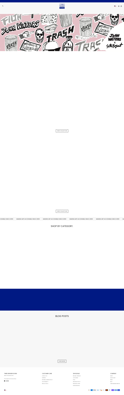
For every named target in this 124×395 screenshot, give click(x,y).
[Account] (118, 6)
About (111, 375)
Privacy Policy (45, 383)
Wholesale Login (76, 383)
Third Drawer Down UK (115, 383)
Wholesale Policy (76, 381)
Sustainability (45, 381)
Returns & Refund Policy (47, 379)
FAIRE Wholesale (76, 385)
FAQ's (74, 379)
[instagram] (6, 381)
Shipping (44, 377)
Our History (112, 377)
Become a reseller (77, 375)
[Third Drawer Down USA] (62, 6)
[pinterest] (8, 381)
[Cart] (121, 6)
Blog (111, 381)
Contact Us (44, 375)
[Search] (2, 6)
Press (111, 379)
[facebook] (5, 381)
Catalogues (75, 377)
